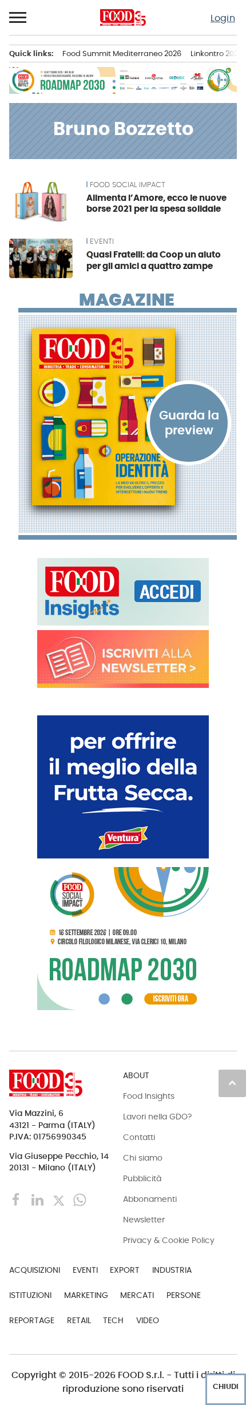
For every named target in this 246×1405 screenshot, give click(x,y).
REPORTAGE (31, 1320)
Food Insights (148, 1096)
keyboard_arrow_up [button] (232, 1083)
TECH (113, 1320)
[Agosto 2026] (127, 417)
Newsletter (144, 1219)
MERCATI (137, 1295)
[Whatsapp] (80, 1199)
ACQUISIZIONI (34, 1270)
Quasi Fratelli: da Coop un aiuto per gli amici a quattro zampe (153, 260)
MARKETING (86, 1295)
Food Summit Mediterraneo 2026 (121, 53)
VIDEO (147, 1320)
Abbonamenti (150, 1199)
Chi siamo (142, 1157)
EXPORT (125, 1270)
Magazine (126, 299)
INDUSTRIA (172, 1270)
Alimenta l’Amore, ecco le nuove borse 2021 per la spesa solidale (156, 203)
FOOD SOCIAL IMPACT (127, 185)
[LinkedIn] (38, 1199)
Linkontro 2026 (217, 53)
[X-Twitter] (59, 1199)
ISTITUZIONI (30, 1295)
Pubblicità (142, 1178)
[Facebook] (17, 1199)
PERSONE (183, 1295)
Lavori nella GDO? (157, 1116)
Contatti (139, 1137)
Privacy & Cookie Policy (169, 1240)
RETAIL (79, 1320)
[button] (18, 18)
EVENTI (102, 241)
